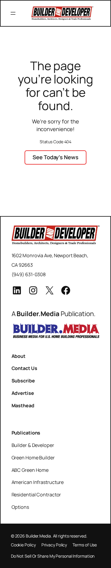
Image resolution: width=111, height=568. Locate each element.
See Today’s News (55, 157)
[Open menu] (13, 13)
